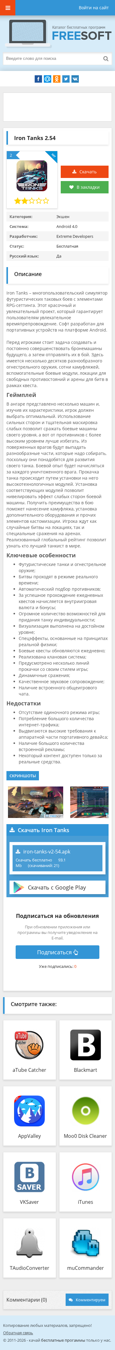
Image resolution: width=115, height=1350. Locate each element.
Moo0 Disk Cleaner (85, 1136)
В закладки (88, 187)
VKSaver (29, 1202)
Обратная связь (18, 1333)
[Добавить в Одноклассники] (56, 79)
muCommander (85, 1268)
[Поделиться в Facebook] (38, 79)
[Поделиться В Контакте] (75, 79)
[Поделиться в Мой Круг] (47, 79)
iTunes (85, 1202)
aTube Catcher (29, 1070)
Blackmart (85, 1070)
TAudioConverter (29, 1268)
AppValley (29, 1136)
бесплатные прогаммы (63, 1340)
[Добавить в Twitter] (66, 79)
